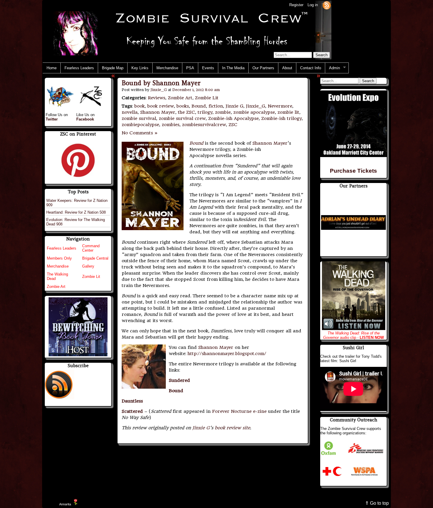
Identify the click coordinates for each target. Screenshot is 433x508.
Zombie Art (180, 97)
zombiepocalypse (140, 124)
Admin (332, 68)
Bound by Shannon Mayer (161, 83)
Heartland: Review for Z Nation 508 (76, 212)
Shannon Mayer (157, 112)
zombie (223, 112)
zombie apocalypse (254, 112)
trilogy (205, 112)
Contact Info (310, 68)
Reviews (156, 97)
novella (130, 112)
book (139, 106)
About (287, 68)
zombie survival (139, 118)
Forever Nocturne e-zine (239, 411)
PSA (190, 68)
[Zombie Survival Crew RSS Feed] (326, 5)
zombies (170, 124)
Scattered (132, 411)
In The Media (233, 68)
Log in (313, 5)
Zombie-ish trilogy (281, 118)
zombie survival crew (182, 118)
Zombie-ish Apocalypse (233, 118)
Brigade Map (112, 68)
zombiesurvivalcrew (204, 124)
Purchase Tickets (353, 171)
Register (296, 5)
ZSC (233, 124)
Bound (198, 106)
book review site (232, 428)
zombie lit (288, 112)
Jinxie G (234, 106)
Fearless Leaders (79, 68)
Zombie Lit (207, 97)
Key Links (139, 68)
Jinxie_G (159, 90)
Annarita (65, 504)
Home (52, 68)
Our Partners (263, 68)
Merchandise (167, 68)
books (182, 106)
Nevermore (280, 106)
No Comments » (140, 133)
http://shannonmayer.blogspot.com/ (227, 353)
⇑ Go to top (377, 503)
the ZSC (186, 112)
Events (208, 68)
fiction (216, 106)
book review (160, 106)
